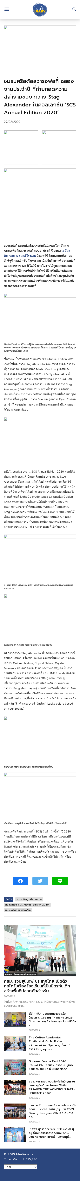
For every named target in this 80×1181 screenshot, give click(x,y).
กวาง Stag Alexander (29, 899)
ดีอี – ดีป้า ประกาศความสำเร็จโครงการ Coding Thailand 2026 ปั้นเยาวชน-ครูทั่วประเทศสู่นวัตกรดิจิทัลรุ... (52, 1019)
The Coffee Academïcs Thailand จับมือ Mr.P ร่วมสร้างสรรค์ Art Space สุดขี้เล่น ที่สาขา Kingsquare (49, 1043)
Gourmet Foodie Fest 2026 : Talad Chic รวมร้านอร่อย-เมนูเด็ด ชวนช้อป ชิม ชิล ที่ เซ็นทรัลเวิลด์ (51, 1065)
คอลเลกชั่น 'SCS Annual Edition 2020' (27, 904)
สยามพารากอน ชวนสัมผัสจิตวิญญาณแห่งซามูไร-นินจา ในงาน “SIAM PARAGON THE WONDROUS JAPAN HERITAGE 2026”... (52, 1087)
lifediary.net (26, 1154)
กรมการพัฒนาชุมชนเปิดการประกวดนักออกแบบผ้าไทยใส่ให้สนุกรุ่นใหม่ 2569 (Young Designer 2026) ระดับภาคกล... (52, 1111)
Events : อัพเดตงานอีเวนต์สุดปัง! (20, 974)
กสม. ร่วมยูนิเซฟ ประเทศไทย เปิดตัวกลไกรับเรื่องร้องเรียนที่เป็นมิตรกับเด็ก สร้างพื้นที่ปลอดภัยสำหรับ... (37, 986)
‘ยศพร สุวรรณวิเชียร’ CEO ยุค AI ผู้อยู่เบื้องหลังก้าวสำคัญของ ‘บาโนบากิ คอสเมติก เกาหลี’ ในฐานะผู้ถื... (51, 1133)
